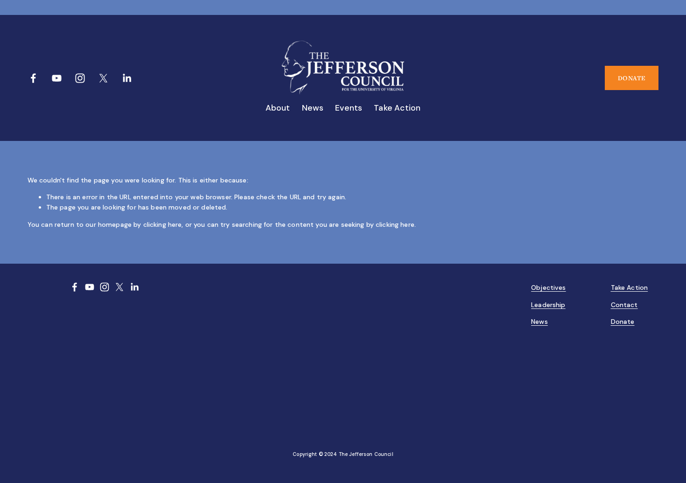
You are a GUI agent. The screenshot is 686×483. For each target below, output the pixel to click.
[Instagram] (80, 78)
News (313, 108)
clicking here (162, 224)
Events (348, 108)
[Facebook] (33, 78)
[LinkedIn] (127, 78)
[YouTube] (57, 78)
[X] (103, 78)
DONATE (631, 78)
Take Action (397, 108)
